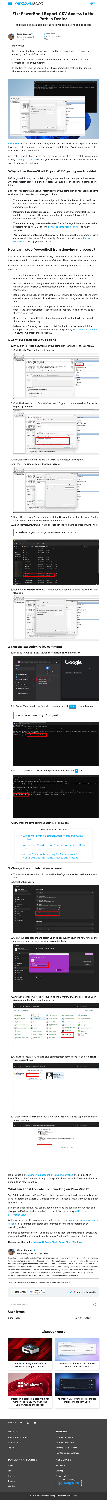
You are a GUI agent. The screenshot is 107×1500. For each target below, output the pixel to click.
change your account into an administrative (50, 1175)
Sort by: (79, 1318)
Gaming (11, 1481)
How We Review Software (67, 1453)
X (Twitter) (28, 1423)
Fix (9, 1471)
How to (11, 1476)
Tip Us (11, 1448)
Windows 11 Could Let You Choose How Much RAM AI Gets (77, 1365)
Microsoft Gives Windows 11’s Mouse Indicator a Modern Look (77, 1400)
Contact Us (13, 1443)
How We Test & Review (66, 1448)
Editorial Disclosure (65, 1443)
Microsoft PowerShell (45, 1242)
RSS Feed (60, 1465)
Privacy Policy (62, 1476)
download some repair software (64, 226)
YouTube (35, 1423)
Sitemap (59, 1471)
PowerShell (14, 143)
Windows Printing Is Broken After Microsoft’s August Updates (30, 1365)
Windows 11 (78, 1242)
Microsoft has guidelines (86, 329)
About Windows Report (19, 1437)
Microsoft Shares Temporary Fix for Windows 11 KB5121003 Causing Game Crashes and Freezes (30, 1401)
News (10, 1465)
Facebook (21, 1423)
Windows (12, 1486)
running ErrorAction (26, 159)
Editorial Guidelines (65, 1437)
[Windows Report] (29, 3)
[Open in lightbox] (56, 376)
